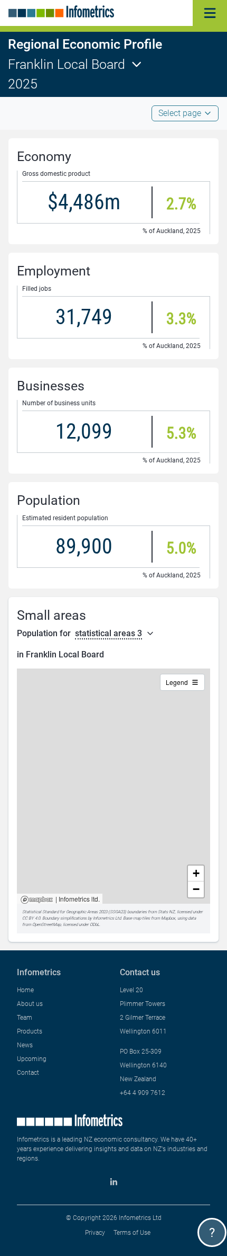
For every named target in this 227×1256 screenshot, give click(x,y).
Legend (177, 682)
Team (24, 1017)
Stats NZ (166, 912)
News (25, 1045)
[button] (196, 873)
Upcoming (31, 1059)
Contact (28, 1072)
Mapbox (37, 900)
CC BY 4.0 (31, 918)
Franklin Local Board (66, 64)
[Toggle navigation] (210, 13)
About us (30, 1004)
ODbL (94, 924)
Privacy (95, 1232)
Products (29, 1031)
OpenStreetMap (46, 924)
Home (25, 990)
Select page (179, 113)
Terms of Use (132, 1232)
